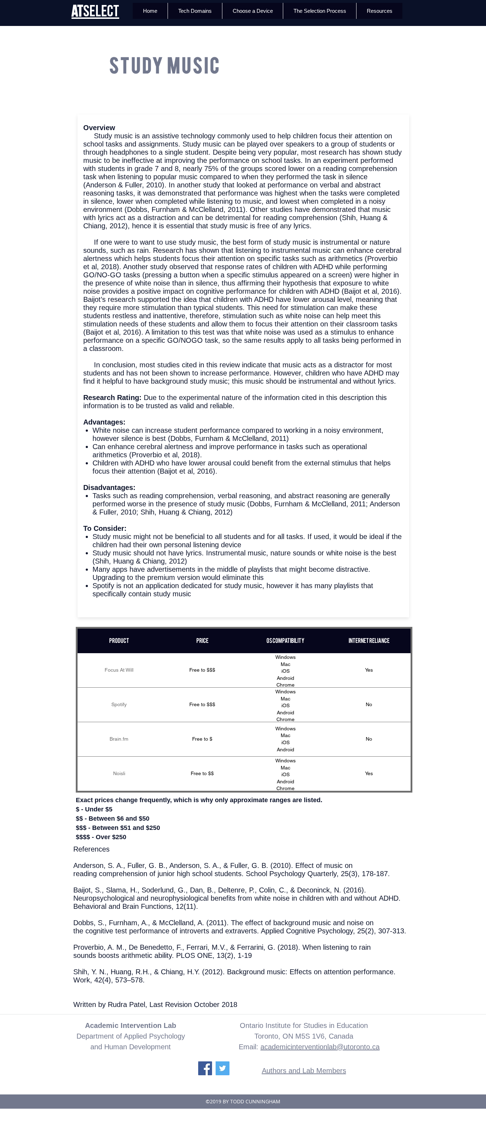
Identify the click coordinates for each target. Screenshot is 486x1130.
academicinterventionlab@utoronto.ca (320, 1047)
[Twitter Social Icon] (222, 1068)
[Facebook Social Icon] (205, 1068)
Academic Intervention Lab (130, 1025)
